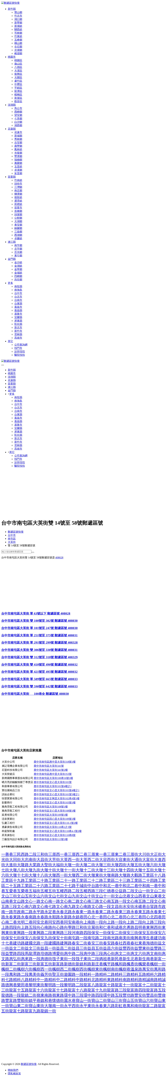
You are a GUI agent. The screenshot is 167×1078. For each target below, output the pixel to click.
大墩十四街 (124, 870)
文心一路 (32, 901)
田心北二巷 (113, 917)
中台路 (93, 886)
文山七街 (56, 896)
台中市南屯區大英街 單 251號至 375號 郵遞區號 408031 (39, 635)
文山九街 (72, 896)
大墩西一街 (58, 875)
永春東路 (13, 917)
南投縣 (18, 286)
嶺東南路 (44, 995)
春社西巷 (122, 943)
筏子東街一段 (64, 959)
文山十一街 (105, 896)
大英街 (12, 542)
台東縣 (18, 303)
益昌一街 (48, 948)
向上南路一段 (91, 922)
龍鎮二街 (29, 995)
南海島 (18, 289)
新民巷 (117, 959)
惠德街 (46, 959)
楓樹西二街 (62, 969)
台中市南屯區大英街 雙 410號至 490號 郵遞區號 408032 (39, 664)
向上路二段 (132, 922)
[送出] (32, 552)
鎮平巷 (34, 1000)
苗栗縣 (12, 176)
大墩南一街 (54, 1006)
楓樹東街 (95, 969)
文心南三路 (89, 901)
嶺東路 (58, 995)
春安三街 (95, 943)
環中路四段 (93, 995)
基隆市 (18, 313)
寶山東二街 (19, 1006)
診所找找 (19, 351)
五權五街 (48, 891)
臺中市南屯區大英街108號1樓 (51, 806)
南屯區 (12, 538)
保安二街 (115, 933)
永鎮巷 (78, 917)
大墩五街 (134, 865)
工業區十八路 (154, 875)
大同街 (15, 859)
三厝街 (132, 854)
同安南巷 (72, 922)
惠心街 (109, 953)
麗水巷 (70, 1000)
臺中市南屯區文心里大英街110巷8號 (55, 835)
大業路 (34, 865)
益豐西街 (126, 948)
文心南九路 (66, 906)
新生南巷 (146, 959)
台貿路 (152, 906)
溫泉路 (136, 969)
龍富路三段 (117, 990)
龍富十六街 (38, 990)
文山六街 (40, 896)
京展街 (93, 927)
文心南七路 (46, 906)
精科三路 (122, 974)
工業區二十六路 (34, 886)
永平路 (38, 912)
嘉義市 (18, 307)
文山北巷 (122, 896)
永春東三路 (120, 912)
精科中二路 (58, 980)
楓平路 (109, 964)
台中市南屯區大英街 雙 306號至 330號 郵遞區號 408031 (39, 650)
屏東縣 (18, 320)
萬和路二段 (19, 974)
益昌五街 (95, 948)
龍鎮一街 (48, 1011)
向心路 (58, 927)
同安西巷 (56, 922)
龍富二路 (150, 1006)
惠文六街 (138, 953)
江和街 (81, 927)
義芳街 (46, 974)
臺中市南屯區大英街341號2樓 (51, 770)
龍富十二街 (144, 985)
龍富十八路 (77, 990)
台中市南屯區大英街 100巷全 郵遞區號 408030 (35, 693)
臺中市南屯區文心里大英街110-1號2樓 (56, 823)
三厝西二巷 (77, 854)
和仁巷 (105, 927)
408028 (59, 557)
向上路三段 (152, 922)
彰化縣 (18, 324)
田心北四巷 (152, 917)
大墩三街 (103, 865)
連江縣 (12, 241)
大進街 (11, 865)
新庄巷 (97, 964)
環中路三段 (74, 995)
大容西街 (107, 859)
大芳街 (54, 859)
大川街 (144, 854)
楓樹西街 (79, 969)
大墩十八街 (38, 875)
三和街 (42, 854)
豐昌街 (152, 995)
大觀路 (136, 875)
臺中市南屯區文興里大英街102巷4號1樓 (56, 798)
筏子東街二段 (87, 959)
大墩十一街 (66, 870)
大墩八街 (17, 870)
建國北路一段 (36, 943)
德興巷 (11, 985)
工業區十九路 (13, 880)
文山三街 (9, 896)
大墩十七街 (19, 875)
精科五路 (138, 974)
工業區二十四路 (144, 880)
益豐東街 (142, 948)
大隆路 (23, 865)
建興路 (66, 943)
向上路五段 (27, 927)
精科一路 (91, 974)
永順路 (54, 917)
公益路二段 (124, 891)
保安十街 (60, 938)
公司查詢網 (20, 344)
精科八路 (21, 980)
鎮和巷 (46, 1000)
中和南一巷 (148, 886)
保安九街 (44, 938)
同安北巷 (40, 922)
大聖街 (46, 865)
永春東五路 (140, 912)
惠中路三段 (93, 953)
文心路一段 (101, 906)
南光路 (113, 938)
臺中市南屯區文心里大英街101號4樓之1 (56, 790)
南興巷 (136, 938)
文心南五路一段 (113, 901)
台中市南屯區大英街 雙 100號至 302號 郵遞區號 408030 (39, 620)
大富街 (148, 859)
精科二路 (107, 974)
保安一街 (99, 933)
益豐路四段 (15, 953)
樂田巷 (23, 985)
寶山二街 (99, 1000)
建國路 (54, 943)
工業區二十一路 (62, 880)
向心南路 (44, 927)
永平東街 (87, 1006)
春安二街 (79, 943)
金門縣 (12, 259)
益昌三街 (79, 948)
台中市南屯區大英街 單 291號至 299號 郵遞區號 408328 (39, 642)
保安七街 (13, 938)
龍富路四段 (136, 990)
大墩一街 (72, 865)
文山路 (19, 901)
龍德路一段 (11, 995)
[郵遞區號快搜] (10, 2)
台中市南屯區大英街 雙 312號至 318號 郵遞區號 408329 (39, 657)
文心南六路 (27, 906)
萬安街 (148, 969)
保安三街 (130, 933)
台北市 (18, 296)
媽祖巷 (105, 959)
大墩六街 (150, 865)
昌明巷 (140, 927)
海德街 (152, 943)
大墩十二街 (85, 870)
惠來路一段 (30, 959)
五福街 (34, 891)
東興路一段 (23, 933)
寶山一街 (83, 1000)
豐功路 (128, 995)
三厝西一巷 (58, 854)
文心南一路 (50, 901)
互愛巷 (11, 891)
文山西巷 (138, 896)
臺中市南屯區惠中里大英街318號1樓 (55, 761)
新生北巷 (130, 959)
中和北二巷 (128, 886)
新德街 (70, 964)
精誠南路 (150, 980)
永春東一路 (81, 912)
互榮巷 (23, 891)
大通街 (136, 859)
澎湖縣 (12, 104)
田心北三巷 (132, 917)
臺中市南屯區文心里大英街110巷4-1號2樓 (58, 831)
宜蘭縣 (18, 317)
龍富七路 (17, 1011)
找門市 (18, 348)
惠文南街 (154, 953)
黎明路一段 (54, 985)
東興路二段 (42, 933)
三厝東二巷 (117, 854)
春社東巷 (138, 943)
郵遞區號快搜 (15, 531)
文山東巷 (154, 896)
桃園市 (12, 56)
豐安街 (140, 995)
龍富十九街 (97, 990)
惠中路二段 (74, 953)
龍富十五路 (19, 990)
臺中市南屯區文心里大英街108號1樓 (55, 810)
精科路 (136, 980)
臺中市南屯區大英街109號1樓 (51, 814)
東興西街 (154, 927)
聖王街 (58, 974)
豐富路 (11, 1000)
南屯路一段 (77, 938)
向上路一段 (113, 922)
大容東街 (122, 859)
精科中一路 (38, 980)
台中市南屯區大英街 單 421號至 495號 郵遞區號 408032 (39, 671)
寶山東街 (36, 1006)
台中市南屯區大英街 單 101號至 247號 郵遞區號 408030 (39, 628)
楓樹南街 (111, 969)
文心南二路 (70, 901)
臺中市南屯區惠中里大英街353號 (53, 774)
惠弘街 (15, 959)
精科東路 (107, 980)
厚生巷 (148, 938)
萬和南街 (134, 1006)
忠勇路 (128, 927)
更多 (10, 283)
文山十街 (87, 896)
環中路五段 (113, 995)
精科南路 (122, 980)
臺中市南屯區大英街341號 (49, 765)
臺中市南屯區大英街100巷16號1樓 (53, 778)
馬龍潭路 (32, 953)
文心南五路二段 (140, 901)
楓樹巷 (124, 969)
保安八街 (29, 938)
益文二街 (17, 948)
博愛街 (58, 953)
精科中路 (76, 980)
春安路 (109, 943)
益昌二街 (64, 948)
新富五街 (44, 964)
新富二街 (13, 964)
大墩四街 (119, 865)
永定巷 (50, 912)
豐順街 (23, 1000)
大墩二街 (87, 865)
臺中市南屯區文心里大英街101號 (53, 782)
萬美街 (34, 974)
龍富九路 (32, 1011)
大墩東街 (95, 875)
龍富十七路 (58, 990)
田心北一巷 (93, 917)
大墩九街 (32, 870)
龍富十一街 (124, 985)
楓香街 (132, 964)
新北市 (18, 327)
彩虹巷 (121, 1006)
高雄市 (18, 337)
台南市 (18, 300)
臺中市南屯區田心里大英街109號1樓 (55, 818)
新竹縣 (12, 9)
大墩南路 (111, 875)
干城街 (81, 886)
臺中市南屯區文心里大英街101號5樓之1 (56, 794)
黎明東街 (36, 985)
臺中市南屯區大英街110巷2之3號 (53, 827)
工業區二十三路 (116, 880)
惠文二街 (122, 953)
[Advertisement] (83, 493)
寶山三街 (115, 1000)
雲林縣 (18, 334)
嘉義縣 (18, 310)
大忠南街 (29, 859)
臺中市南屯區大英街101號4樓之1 (53, 786)
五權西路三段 (91, 891)
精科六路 (154, 974)
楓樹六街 (25, 969)
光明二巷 (25, 922)
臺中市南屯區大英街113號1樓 (51, 839)
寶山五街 (130, 1000)
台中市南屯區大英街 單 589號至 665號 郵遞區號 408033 (39, 679)
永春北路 (64, 912)
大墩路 (124, 875)
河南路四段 (81, 933)
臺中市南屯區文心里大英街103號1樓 (55, 802)
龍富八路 (91, 985)
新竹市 (18, 331)
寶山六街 (146, 1000)
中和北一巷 (109, 886)
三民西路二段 (25, 854)
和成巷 (117, 927)
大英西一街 (70, 859)
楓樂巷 (144, 964)
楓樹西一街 (42, 969)
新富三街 (29, 964)
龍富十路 (107, 985)
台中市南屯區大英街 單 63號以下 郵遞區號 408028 (35, 613)
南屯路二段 (97, 938)
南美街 (124, 938)
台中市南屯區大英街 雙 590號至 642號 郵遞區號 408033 (39, 686)
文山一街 (142, 891)
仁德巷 (109, 891)
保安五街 (146, 933)
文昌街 (117, 906)
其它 (10, 341)
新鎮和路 (83, 964)
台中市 (18, 293)
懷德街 (58, 1000)
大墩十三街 (105, 870)
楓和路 (121, 964)
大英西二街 (89, 859)
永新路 (66, 917)
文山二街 (158, 891)
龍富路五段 (156, 990)
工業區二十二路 (89, 880)
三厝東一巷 (97, 854)
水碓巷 (140, 906)
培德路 (46, 953)
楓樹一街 (158, 964)
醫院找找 (19, 355)
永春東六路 (105, 1006)
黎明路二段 (74, 985)
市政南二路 (23, 912)
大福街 (58, 865)
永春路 (42, 917)
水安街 (128, 906)
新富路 (58, 964)
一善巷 (7, 854)
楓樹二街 (9, 969)
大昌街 (42, 859)
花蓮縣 (12, 128)
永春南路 (29, 917)
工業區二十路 (36, 880)
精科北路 (91, 980)
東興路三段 (62, 933)
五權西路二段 (68, 891)
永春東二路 (101, 912)
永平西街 (72, 1006)
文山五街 (25, 896)
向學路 (70, 927)
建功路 (19, 943)
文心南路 (83, 906)
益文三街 (32, 948)
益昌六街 (111, 948)
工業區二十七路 (62, 886)
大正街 (156, 854)
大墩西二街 (77, 875)
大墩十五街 (144, 870)
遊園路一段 (74, 974)
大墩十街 (48, 870)
